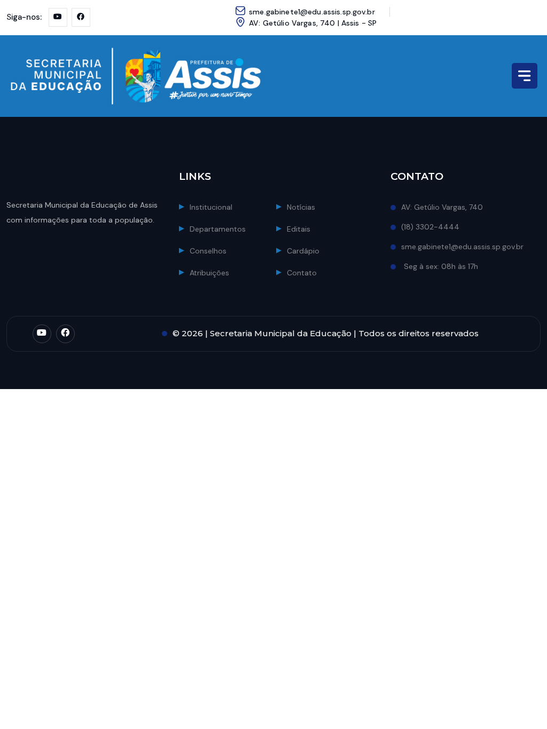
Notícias (301, 207)
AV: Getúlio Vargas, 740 (442, 207)
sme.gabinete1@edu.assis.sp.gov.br (312, 12)
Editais (298, 229)
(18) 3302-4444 (430, 227)
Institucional (211, 207)
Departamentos (218, 229)
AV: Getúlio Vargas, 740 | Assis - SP (313, 23)
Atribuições (209, 273)
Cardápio (303, 251)
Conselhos (208, 251)
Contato (302, 273)
